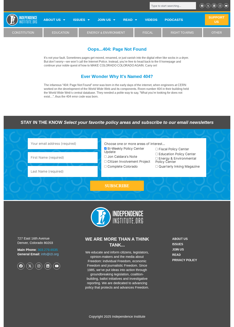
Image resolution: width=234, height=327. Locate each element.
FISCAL (148, 32)
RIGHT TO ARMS (182, 32)
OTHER (217, 32)
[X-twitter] (208, 5)
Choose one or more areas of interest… (134, 143)
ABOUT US (52, 20)
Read (176, 254)
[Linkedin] (214, 5)
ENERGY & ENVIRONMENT (106, 32)
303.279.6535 (48, 250)
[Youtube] (226, 5)
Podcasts (174, 20)
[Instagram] (220, 5)
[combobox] (173, 5)
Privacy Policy (184, 260)
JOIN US (104, 20)
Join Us (178, 249)
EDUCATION (60, 32)
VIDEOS (151, 20)
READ (128, 20)
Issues (79, 20)
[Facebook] (202, 5)
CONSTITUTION (23, 32)
